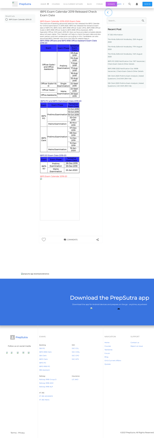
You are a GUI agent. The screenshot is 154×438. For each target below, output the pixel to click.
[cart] (137, 4)
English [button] (118, 4)
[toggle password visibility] (143, 21)
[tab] (44, 4)
